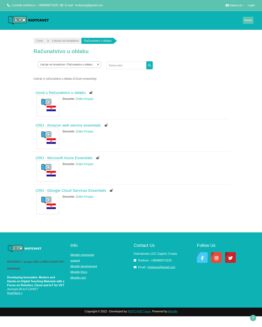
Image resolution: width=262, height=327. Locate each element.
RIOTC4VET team (139, 311)
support (75, 260)
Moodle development (83, 266)
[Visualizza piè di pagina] (253, 318)
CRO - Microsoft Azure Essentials (64, 158)
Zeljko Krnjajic (85, 98)
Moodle (173, 311)
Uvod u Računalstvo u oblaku (61, 93)
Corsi (39, 40)
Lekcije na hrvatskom (65, 40)
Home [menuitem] (248, 20)
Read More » (14, 293)
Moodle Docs (78, 272)
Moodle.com (78, 277)
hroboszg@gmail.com (89, 5)
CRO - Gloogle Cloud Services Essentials (71, 190)
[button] (235, 5)
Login (251, 5)
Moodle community (82, 254)
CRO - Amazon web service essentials (68, 125)
